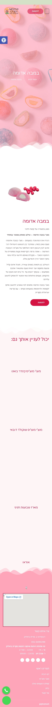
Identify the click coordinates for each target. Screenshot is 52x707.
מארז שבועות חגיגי (26, 507)
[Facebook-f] (38, 2)
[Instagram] (32, 2)
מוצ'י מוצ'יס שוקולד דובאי (26, 430)
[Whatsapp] (26, 2)
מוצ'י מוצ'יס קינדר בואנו (26, 371)
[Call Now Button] (6, 690)
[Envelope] (20, 2)
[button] (4, 40)
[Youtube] (14, 2)
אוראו (26, 562)
